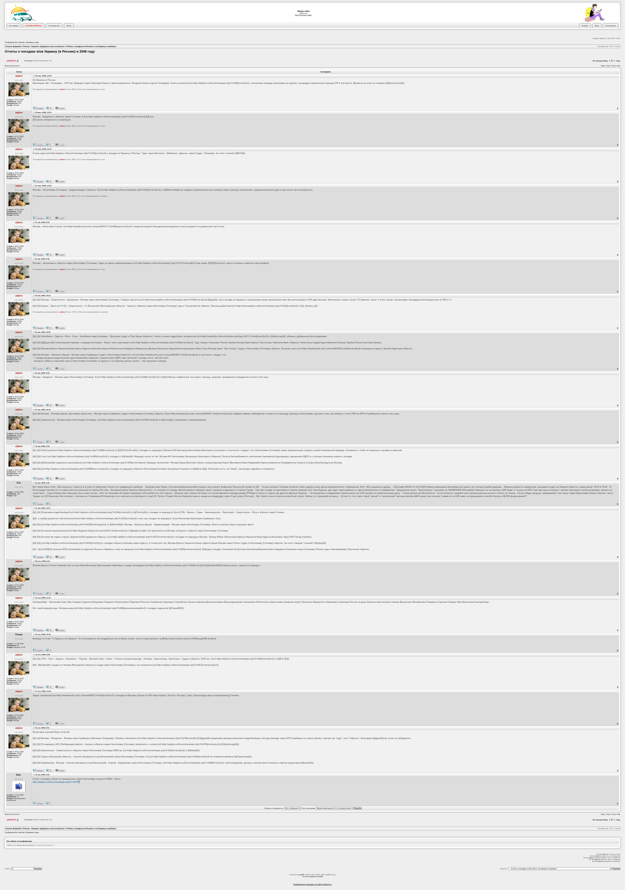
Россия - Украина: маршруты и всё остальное (43, 46)
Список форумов (13, 46)
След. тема (615, 66)
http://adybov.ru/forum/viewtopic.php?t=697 (55, 782)
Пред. (605, 61)
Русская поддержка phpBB (312, 876)
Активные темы (32, 42)
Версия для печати (12, 66)
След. (618, 61)
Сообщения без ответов (15, 42)
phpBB (301, 875)
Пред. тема (605, 66)
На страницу (598, 61)
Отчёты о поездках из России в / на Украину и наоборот (91, 46)
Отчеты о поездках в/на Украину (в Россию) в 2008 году (50, 51)
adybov (62, 89)
